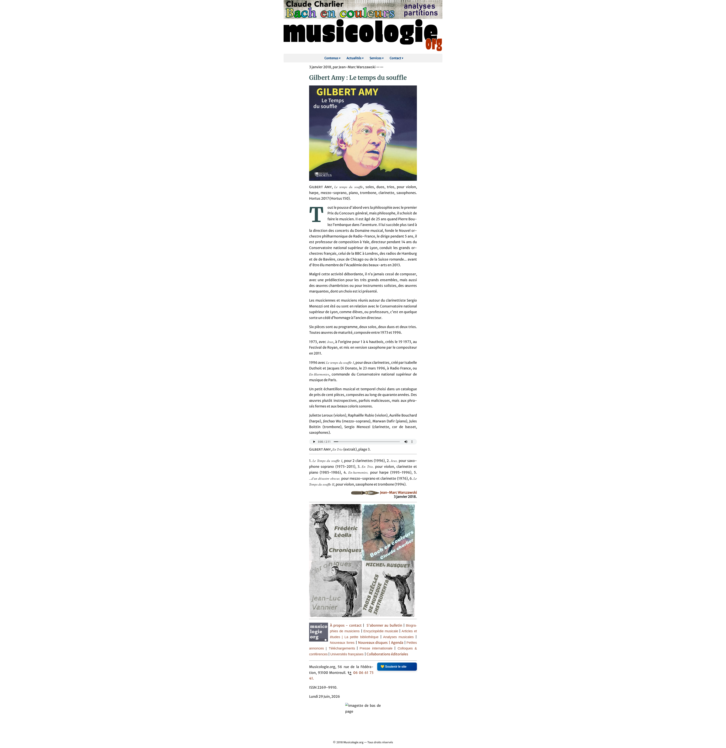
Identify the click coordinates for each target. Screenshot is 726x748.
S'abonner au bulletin (384, 625)
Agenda (397, 643)
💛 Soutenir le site (393, 666)
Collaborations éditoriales (387, 654)
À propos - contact (346, 625)
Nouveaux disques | (374, 643)
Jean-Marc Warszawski (398, 493)
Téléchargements (342, 648)
